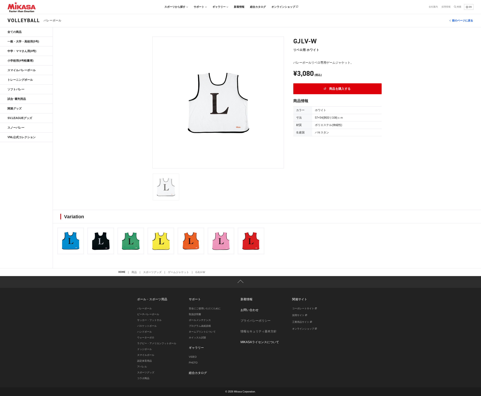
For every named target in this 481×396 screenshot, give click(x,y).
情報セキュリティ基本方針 (258, 331)
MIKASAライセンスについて (259, 342)
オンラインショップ (284, 6)
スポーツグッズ (152, 272)
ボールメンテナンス (200, 320)
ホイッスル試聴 (197, 337)
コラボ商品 (143, 378)
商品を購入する (339, 88)
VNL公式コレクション (22, 137)
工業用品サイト (301, 322)
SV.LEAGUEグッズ (20, 118)
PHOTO (193, 362)
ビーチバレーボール (148, 314)
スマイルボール (145, 355)
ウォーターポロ (145, 337)
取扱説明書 (195, 314)
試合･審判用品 (17, 98)
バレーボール (144, 308)
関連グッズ (15, 108)
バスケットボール (147, 325)
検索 (459, 6)
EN (470, 6)
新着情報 (239, 6)
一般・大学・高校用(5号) (23, 41)
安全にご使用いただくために (205, 308)
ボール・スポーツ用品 (152, 299)
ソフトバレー (16, 89)
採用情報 (446, 6)
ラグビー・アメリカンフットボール (156, 343)
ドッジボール (144, 349)
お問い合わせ (249, 310)
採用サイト (298, 315)
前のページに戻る (462, 20)
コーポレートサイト (303, 308)
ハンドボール (144, 331)
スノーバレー (16, 127)
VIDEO (193, 356)
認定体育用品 (144, 360)
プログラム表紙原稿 (200, 325)
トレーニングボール (20, 79)
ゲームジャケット (178, 272)
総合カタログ (258, 6)
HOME (121, 272)
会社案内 (433, 6)
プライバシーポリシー (255, 320)
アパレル (142, 366)
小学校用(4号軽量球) (20, 60)
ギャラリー (219, 6)
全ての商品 (15, 31)
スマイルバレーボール (22, 70)
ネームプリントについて (202, 331)
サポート (199, 6)
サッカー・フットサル (149, 320)
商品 (134, 272)
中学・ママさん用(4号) (22, 51)
